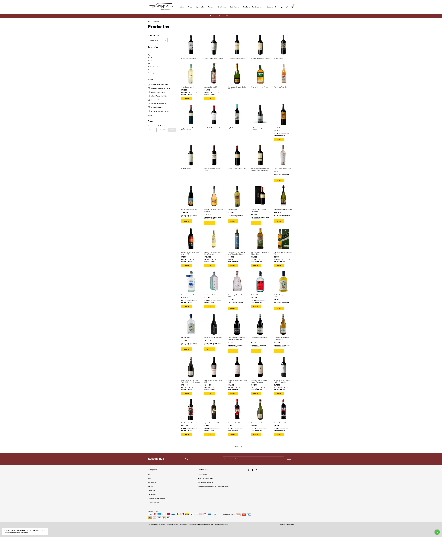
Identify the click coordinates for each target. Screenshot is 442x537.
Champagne (152, 73)
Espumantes (200, 7)
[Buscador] (282, 7)
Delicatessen (234, 7)
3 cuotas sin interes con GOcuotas (221, 16)
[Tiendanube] (287, 525)
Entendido (24, 532)
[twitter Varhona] (256, 470)
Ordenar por (153, 35)
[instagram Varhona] (249, 470)
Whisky (150, 64)
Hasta (160, 126)
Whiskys (211, 7)
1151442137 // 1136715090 (206, 478)
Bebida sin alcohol (153, 67)
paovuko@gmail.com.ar (205, 482)
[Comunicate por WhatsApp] (437, 532)
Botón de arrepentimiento (221, 524)
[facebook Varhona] (252, 470)
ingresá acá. (209, 524)
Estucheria (151, 61)
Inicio (182, 7)
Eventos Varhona (153, 503)
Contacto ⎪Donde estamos (253, 7)
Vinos (190, 7)
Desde (150, 126)
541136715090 (202, 474)
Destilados (222, 7)
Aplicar (171, 130)
